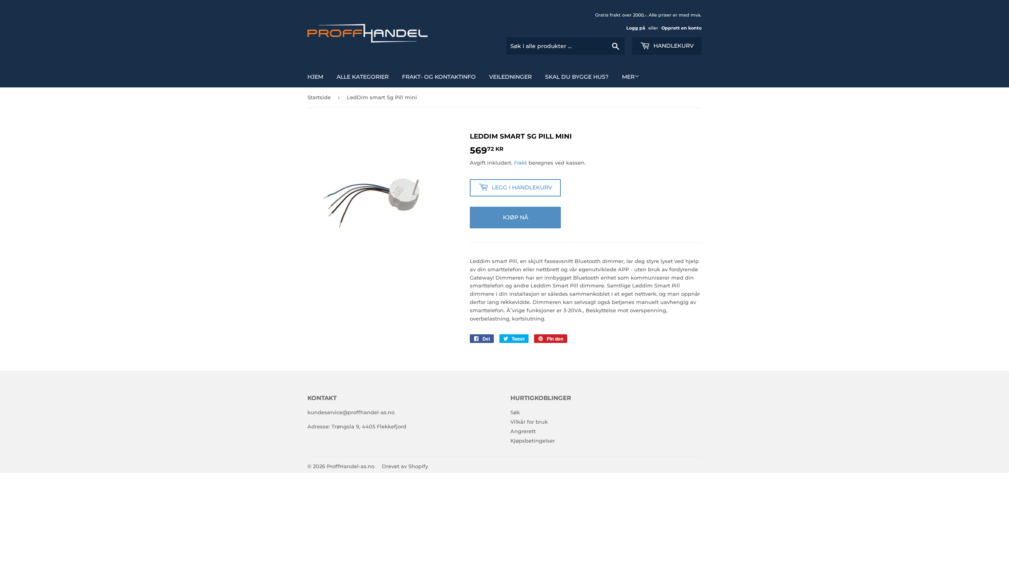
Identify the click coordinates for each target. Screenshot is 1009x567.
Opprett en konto (681, 28)
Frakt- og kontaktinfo (439, 76)
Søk (515, 412)
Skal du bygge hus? (577, 76)
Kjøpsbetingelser (532, 440)
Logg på (635, 28)
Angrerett (523, 431)
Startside (319, 97)
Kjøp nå (515, 217)
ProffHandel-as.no (350, 466)
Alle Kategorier (363, 76)
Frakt (520, 162)
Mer (628, 76)
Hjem (315, 76)
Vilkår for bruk (529, 422)
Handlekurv (673, 45)
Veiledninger (510, 76)
